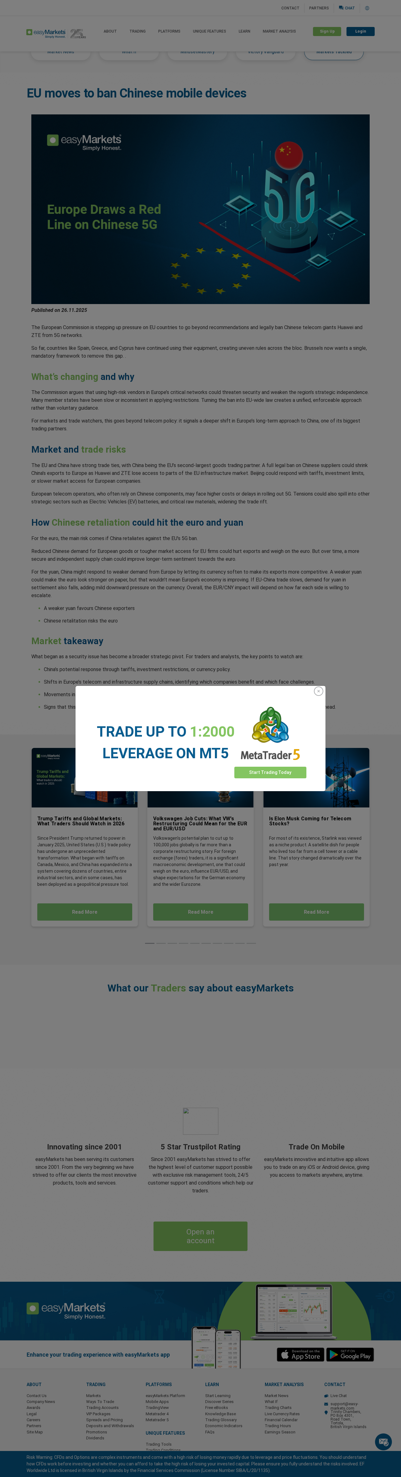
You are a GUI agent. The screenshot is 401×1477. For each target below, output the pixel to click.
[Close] (318, 691)
